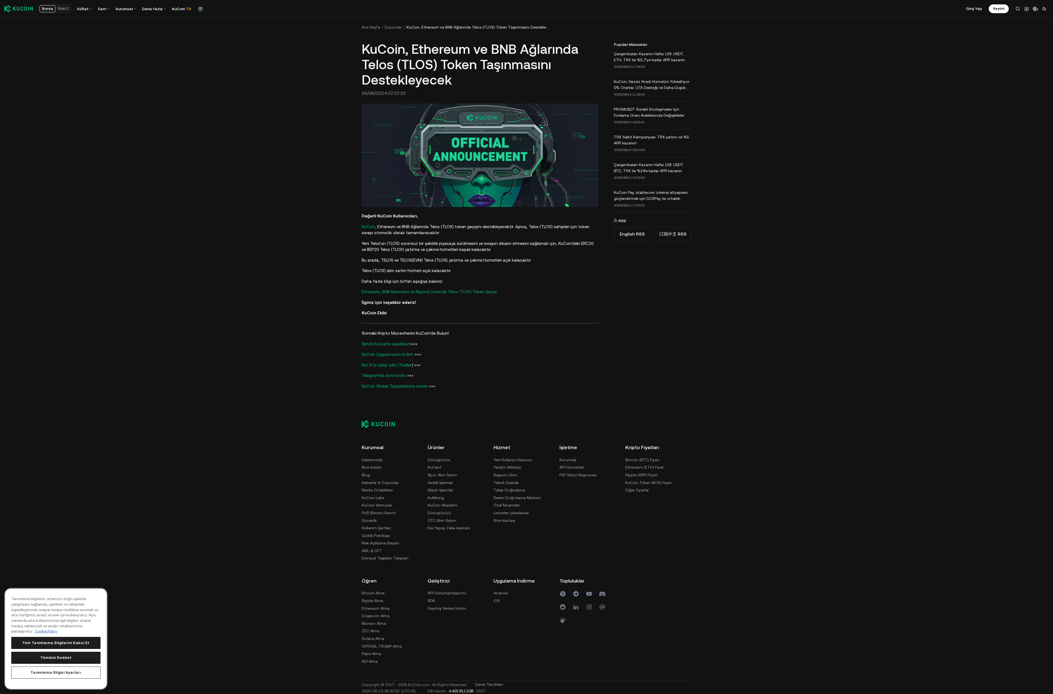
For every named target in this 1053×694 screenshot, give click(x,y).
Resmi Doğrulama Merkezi (517, 498)
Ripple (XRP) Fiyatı (641, 475)
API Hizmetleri (571, 467)
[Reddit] (562, 607)
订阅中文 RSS (673, 234)
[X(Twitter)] (562, 593)
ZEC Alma (370, 631)
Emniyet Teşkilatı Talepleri (385, 558)
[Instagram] (589, 607)
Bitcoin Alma (373, 593)
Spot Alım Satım (442, 475)
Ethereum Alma (375, 608)
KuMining (436, 498)
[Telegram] (576, 593)
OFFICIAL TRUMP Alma (382, 646)
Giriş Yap (974, 8)
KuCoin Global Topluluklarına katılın (395, 386)
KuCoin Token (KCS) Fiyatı (648, 482)
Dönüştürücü (439, 513)
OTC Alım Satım (442, 520)
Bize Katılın (371, 467)
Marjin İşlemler (440, 490)
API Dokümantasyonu (447, 593)
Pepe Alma (371, 653)
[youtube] (589, 593)
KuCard (434, 467)
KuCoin (368, 226)
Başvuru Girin (505, 475)
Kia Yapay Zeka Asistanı (449, 528)
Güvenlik (369, 520)
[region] (55, 639)
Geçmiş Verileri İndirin (447, 608)
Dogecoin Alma (375, 616)
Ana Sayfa (371, 27)
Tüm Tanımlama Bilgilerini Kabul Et (56, 643)
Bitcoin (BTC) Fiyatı (642, 460)
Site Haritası (504, 520)
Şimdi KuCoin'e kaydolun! (386, 343)
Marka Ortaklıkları (377, 490)
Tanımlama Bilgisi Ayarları (55, 672)
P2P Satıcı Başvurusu (578, 475)
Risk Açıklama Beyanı (380, 543)
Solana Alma (373, 638)
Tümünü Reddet (56, 658)
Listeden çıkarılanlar (511, 513)
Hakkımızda (372, 460)
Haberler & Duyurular (380, 482)
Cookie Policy (46, 631)
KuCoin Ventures (377, 505)
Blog (366, 475)
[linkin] (576, 607)
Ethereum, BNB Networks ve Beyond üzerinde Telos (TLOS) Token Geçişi (429, 291)
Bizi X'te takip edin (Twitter (387, 365)
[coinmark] (602, 607)
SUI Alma (370, 661)
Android (501, 593)
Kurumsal (567, 460)
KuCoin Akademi (442, 505)
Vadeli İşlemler (440, 482)
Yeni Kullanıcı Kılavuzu (513, 460)
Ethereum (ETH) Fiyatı (644, 467)
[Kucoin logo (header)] (18, 8)
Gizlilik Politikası (376, 535)
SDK (431, 600)
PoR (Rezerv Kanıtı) (379, 513)
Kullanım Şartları (376, 528)
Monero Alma (374, 623)
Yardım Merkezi (507, 467)
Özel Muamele (506, 505)
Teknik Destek (506, 482)
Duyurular (393, 27)
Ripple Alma (372, 600)
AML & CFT (372, 551)
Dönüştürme (439, 460)
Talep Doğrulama (509, 490)
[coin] (562, 620)
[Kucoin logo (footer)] (381, 424)
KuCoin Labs (373, 498)
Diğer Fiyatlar (637, 490)
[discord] (602, 593)
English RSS (632, 234)
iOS (497, 600)
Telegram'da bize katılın (384, 375)
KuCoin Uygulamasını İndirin (388, 354)
